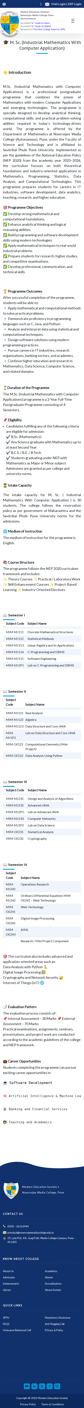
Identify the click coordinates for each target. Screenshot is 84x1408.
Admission (9, 1277)
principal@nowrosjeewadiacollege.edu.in (30, 1232)
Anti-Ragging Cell (54, 1323)
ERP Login (74, 4)
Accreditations (53, 1283)
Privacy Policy (28, 1404)
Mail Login (58, 4)
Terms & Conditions (52, 1404)
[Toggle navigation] (73, 21)
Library (7, 1289)
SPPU (6, 1317)
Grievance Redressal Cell (17, 1330)
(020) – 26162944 (18, 1226)
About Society (53, 1289)
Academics (51, 1271)
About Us (8, 1271)
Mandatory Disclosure (57, 1317)
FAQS (6, 1323)
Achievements (11, 1283)
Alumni (49, 1277)
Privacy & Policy (54, 1330)
